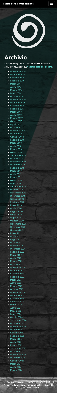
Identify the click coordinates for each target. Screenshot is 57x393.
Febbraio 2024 (17, 301)
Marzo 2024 (16, 304)
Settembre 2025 (18, 348)
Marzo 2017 (16, 112)
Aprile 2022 (15, 258)
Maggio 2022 (16, 261)
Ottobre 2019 (17, 189)
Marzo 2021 (16, 233)
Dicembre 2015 (17, 74)
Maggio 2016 (16, 90)
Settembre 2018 (18, 155)
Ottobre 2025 (17, 351)
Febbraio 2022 (17, 252)
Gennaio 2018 (17, 137)
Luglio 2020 (15, 217)
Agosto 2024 (16, 317)
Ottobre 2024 (17, 323)
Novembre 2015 (18, 71)
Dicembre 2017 (17, 133)
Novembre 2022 (18, 267)
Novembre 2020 (18, 223)
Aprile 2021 (15, 236)
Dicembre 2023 (17, 295)
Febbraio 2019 (17, 168)
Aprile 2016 (15, 87)
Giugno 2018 (16, 152)
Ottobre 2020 (17, 220)
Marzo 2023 (16, 280)
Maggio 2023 (16, 286)
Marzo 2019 (16, 171)
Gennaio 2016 (17, 77)
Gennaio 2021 (17, 230)
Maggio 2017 (16, 118)
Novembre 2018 (18, 161)
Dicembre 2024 (17, 329)
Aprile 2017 (15, 115)
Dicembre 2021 (17, 248)
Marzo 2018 (16, 143)
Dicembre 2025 (17, 357)
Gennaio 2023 (17, 273)
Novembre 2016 (18, 99)
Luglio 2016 (15, 93)
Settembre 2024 (18, 320)
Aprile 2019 (15, 174)
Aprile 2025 (15, 342)
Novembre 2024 (18, 326)
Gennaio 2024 (17, 298)
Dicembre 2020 (17, 227)
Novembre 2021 (18, 245)
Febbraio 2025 (17, 336)
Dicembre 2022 (17, 270)
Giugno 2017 (16, 121)
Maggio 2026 (16, 370)
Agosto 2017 (16, 124)
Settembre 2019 (18, 186)
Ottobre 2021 (17, 242)
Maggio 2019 (16, 177)
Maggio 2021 (16, 239)
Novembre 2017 (18, 130)
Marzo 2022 (16, 255)
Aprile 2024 (15, 308)
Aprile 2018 (15, 146)
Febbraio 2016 (17, 80)
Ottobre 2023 (17, 289)
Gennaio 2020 (17, 199)
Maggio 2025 (16, 345)
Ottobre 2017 (17, 127)
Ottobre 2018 (17, 158)
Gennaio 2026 (17, 360)
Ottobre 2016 (17, 96)
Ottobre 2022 (17, 264)
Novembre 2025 (18, 354)
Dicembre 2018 (17, 164)
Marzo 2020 (16, 205)
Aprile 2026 (15, 367)
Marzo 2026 (16, 364)
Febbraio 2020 (17, 202)
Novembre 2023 (18, 292)
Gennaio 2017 (17, 105)
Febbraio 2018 (17, 140)
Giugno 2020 (16, 214)
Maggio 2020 (16, 211)
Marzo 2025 (16, 339)
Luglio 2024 (15, 314)
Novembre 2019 (18, 192)
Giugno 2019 (16, 180)
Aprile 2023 (15, 283)
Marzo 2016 (16, 83)
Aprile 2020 (15, 208)
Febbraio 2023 (17, 277)
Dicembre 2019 (17, 196)
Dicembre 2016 (17, 102)
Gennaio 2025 (17, 332)
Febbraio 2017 (17, 108)
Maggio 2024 (16, 311)
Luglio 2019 (15, 183)
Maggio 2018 (16, 149)
